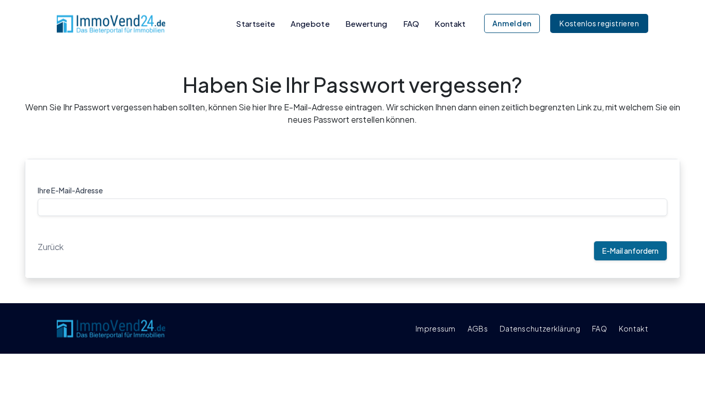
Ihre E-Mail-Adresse (70, 190)
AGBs (478, 328)
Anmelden (512, 23)
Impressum (435, 328)
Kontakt (450, 23)
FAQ (411, 23)
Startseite (255, 23)
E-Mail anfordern (630, 250)
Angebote (310, 23)
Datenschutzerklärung (540, 328)
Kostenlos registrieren (599, 23)
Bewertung (366, 23)
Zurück (50, 246)
